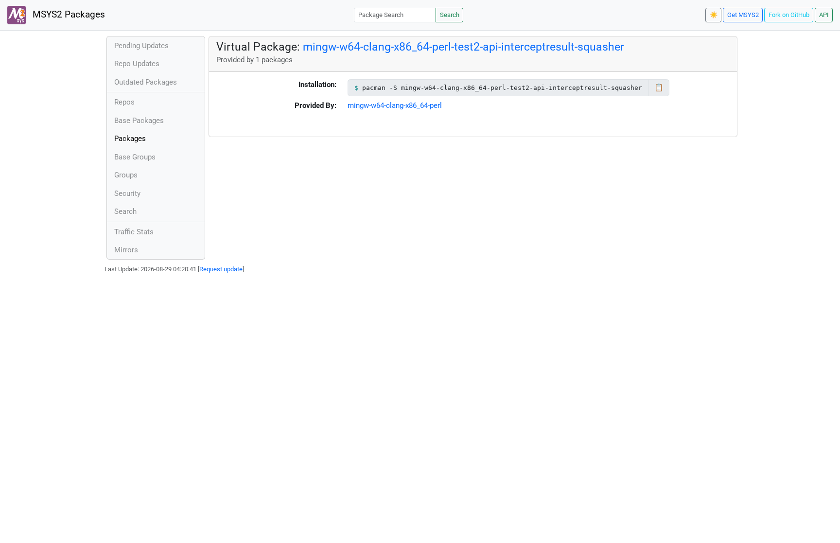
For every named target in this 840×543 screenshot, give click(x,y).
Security (127, 193)
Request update (221, 269)
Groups (126, 175)
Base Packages (139, 120)
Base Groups (135, 157)
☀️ (714, 14)
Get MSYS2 (743, 14)
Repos (124, 102)
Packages (130, 138)
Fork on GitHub (789, 14)
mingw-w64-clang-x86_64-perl (395, 105)
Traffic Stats (134, 232)
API (824, 14)
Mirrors (126, 249)
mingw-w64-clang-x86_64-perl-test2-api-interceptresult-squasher (463, 46)
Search (449, 14)
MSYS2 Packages (67, 14)
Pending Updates (141, 45)
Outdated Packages (145, 82)
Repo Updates (136, 63)
